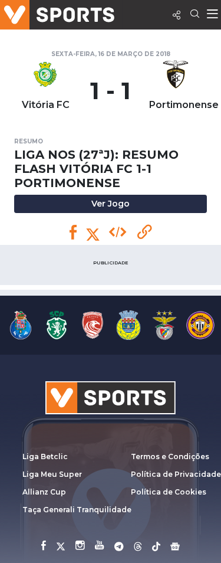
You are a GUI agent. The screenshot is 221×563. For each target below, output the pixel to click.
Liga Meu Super (52, 474)
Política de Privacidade (176, 474)
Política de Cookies (168, 491)
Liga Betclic (45, 456)
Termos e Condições (170, 456)
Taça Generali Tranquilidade (76, 509)
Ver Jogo (110, 203)
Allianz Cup (44, 491)
